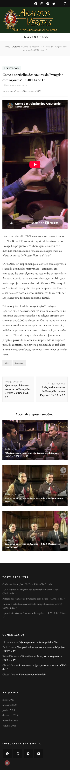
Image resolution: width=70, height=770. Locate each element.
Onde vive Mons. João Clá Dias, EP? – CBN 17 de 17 (28, 584)
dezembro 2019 (10, 715)
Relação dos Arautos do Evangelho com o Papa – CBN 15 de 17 (33, 598)
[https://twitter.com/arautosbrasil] (38, 753)
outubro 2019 (9, 725)
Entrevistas (19, 363)
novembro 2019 (10, 720)
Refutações (12, 68)
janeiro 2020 (8, 710)
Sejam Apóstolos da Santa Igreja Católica (38, 642)
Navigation (36, 37)
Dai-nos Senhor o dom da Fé (32, 674)
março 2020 (8, 699)
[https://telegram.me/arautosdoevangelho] (28, 753)
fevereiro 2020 (9, 705)
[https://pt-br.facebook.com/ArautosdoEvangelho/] (7, 753)
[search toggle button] (65, 3)
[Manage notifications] (7, 762)
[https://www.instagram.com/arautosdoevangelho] (17, 753)
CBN (7, 363)
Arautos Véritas (35, 16)
